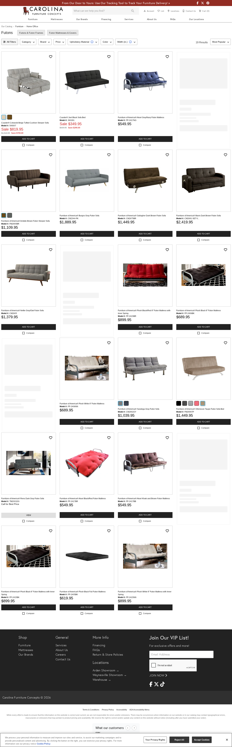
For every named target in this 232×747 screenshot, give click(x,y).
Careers (61, 654)
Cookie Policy (43, 744)
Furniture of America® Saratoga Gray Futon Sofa (138, 409)
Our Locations (196, 19)
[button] (145, 11)
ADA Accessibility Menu (139, 710)
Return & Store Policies (108, 654)
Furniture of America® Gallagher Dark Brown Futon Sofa (142, 216)
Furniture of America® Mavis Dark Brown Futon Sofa (198, 216)
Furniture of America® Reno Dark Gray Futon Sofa (22, 498)
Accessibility (121, 710)
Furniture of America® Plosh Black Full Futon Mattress (83, 592)
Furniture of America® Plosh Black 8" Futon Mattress (198, 310)
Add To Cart (28, 139)
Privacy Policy (108, 710)
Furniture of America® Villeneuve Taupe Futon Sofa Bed (200, 409)
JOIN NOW (157, 675)
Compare (30, 145)
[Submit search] (133, 11)
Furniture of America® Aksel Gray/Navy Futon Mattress (141, 117)
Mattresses (57, 19)
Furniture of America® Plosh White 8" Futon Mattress (82, 404)
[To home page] (43, 11)
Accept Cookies (202, 739)
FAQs (173, 19)
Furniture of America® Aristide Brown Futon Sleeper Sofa (25, 221)
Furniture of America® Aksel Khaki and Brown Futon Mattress (144, 498)
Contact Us (63, 659)
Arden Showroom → (106, 670)
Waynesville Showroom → (110, 675)
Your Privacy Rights (155, 739)
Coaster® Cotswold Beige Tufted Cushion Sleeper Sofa (25, 123)
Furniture (32, 19)
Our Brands (82, 19)
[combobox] (28, 42)
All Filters (11, 42)
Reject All (179, 739)
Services (129, 19)
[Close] (226, 739)
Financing (106, 19)
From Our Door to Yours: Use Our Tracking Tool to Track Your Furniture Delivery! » (116, 3)
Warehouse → (102, 679)
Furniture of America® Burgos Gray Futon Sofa (79, 216)
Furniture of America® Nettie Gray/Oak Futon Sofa (22, 310)
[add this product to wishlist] (50, 56)
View (28, 515)
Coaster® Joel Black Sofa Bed (73, 117)
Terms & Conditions (91, 710)
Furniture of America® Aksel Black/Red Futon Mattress (83, 498)
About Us (152, 19)
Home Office (32, 26)
